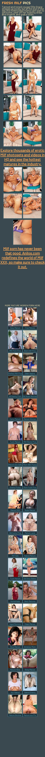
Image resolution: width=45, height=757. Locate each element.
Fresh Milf (16, 3)
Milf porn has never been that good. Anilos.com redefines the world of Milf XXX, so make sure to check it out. (22, 257)
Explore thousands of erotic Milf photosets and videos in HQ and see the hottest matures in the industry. (22, 157)
